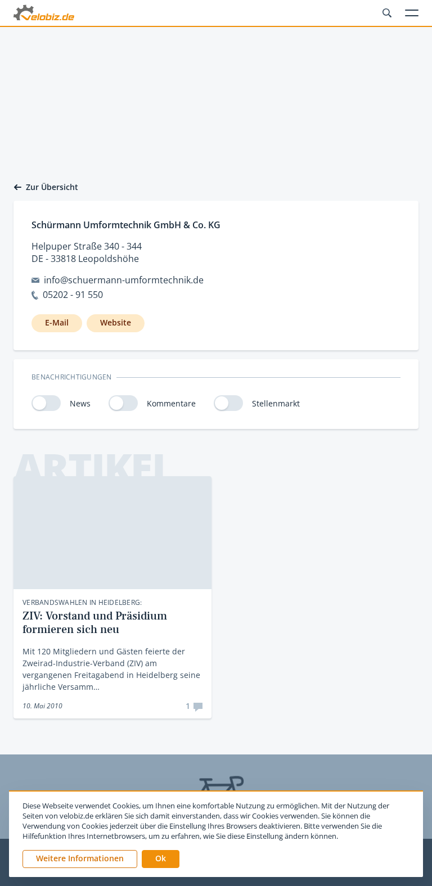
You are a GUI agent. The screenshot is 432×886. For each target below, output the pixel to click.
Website (115, 322)
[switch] (46, 403)
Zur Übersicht (52, 187)
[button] (160, 859)
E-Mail (57, 322)
